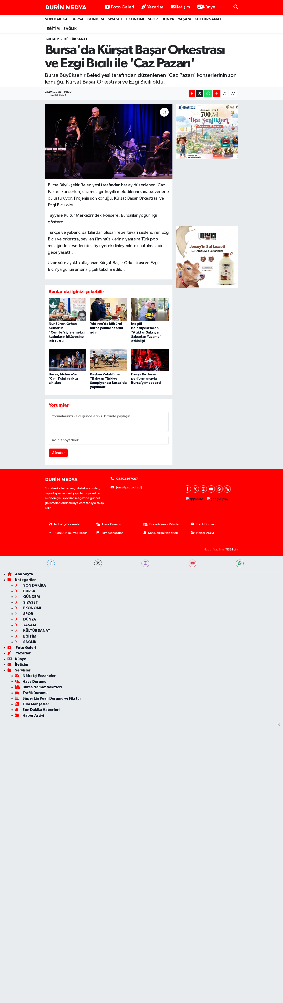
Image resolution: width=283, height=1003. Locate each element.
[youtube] (192, 563)
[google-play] (217, 499)
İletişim (183, 7)
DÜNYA (167, 19)
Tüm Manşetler (112, 533)
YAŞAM (184, 19)
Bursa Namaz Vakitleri (164, 524)
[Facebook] (187, 489)
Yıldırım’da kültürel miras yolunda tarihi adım (106, 328)
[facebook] (51, 563)
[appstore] (194, 499)
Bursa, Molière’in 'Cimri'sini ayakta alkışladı (63, 378)
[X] (195, 489)
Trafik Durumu (206, 524)
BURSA (77, 19)
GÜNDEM (95, 19)
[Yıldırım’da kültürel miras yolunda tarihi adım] (109, 309)
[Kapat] (280, 725)
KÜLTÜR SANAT (208, 19)
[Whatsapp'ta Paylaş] (208, 93)
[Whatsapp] (219, 489)
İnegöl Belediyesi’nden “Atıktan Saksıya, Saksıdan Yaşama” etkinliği (146, 332)
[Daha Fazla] (216, 93)
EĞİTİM (53, 29)
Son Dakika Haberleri (163, 533)
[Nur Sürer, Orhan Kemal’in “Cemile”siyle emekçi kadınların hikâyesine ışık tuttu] (67, 309)
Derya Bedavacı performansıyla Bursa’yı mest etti (146, 378)
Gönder (58, 453)
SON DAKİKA (56, 19)
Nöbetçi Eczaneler (67, 524)
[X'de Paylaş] (199, 93)
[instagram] (145, 563)
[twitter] (98, 563)
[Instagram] (203, 489)
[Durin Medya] (66, 7)
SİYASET (115, 19)
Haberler (52, 39)
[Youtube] (211, 489)
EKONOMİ (135, 19)
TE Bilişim (231, 549)
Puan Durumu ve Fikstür (70, 533)
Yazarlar (155, 7)
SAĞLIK (70, 29)
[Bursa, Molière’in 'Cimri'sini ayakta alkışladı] (67, 360)
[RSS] (227, 489)
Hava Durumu (111, 524)
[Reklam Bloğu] (207, 257)
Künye (209, 7)
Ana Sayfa (24, 574)
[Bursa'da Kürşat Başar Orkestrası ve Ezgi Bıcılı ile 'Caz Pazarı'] (108, 141)
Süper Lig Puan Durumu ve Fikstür (52, 698)
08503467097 (127, 478)
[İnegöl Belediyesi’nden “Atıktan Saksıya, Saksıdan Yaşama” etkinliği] (150, 309)
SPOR (153, 19)
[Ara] (235, 7)
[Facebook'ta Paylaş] (192, 93)
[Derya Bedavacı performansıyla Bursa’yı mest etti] (150, 360)
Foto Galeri (122, 7)
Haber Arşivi (205, 533)
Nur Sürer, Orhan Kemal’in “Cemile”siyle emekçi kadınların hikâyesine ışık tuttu (66, 332)
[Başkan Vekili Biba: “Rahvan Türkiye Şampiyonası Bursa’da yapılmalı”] (109, 360)
